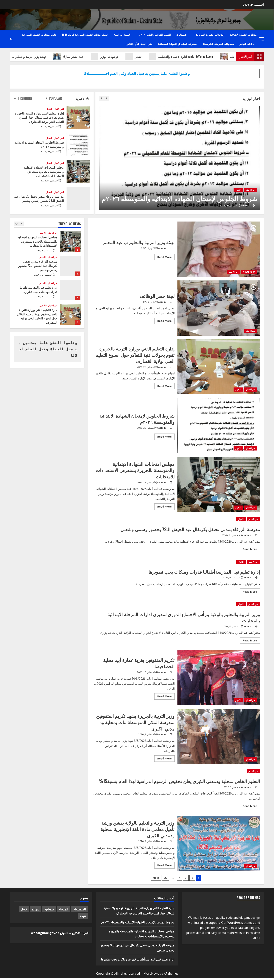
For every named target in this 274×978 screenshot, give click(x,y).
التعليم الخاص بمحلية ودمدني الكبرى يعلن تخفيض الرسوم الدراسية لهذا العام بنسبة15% (179, 781)
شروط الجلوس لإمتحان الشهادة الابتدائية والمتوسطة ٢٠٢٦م (179, 198)
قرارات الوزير (247, 43)
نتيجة (83, 916)
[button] (261, 38)
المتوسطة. (79, 909)
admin (244, 205)
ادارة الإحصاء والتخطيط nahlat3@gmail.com (202, 56)
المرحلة (63, 909)
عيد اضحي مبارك (89, 56)
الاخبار (238, 189)
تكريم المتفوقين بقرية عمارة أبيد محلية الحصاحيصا (218, 677)
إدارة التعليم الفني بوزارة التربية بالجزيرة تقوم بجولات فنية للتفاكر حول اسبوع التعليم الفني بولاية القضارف (78, 117)
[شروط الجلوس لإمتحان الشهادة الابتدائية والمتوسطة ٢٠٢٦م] (179, 158)
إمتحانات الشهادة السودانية (210, 34)
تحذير (155, 56)
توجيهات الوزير (126, 56)
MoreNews (151, 973)
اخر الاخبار (250, 189)
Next (156, 878)
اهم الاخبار (250, 330)
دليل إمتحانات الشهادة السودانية (39, 34)
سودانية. (49, 909)
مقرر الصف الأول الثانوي (139, 43)
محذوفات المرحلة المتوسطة (218, 43)
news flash (249, 271)
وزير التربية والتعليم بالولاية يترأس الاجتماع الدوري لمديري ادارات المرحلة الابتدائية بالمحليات (184, 617)
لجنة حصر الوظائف (218, 308)
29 (165, 878)
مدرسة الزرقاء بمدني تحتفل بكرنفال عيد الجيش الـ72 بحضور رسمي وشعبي (78, 198)
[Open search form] (11, 39)
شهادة (35, 909)
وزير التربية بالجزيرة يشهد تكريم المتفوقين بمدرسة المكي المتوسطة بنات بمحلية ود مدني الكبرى (218, 736)
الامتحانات (181, 34)
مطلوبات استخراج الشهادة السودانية (177, 43)
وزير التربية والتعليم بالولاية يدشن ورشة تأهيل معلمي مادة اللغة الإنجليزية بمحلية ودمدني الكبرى (218, 843)
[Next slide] (106, 98)
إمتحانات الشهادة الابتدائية (243, 34)
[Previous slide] (101, 98)
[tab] (83, 99)
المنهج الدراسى (122, 34)
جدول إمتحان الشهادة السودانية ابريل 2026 (85, 34)
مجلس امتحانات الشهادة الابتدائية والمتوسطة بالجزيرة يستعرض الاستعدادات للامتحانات (78, 171)
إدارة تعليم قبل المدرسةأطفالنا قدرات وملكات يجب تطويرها (204, 571)
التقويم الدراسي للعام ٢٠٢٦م (155, 34)
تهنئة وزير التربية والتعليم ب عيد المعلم (38, 56)
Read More (163, 257)
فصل (24, 909)
